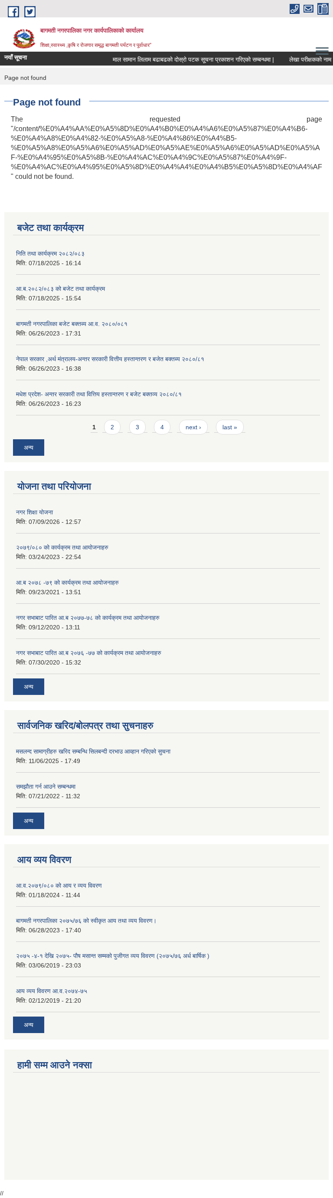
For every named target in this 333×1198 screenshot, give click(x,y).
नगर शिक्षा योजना (34, 512)
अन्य (28, 447)
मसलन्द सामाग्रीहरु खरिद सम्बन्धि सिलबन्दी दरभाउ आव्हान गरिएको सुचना (93, 751)
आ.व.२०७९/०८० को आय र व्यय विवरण (59, 885)
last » (229, 427)
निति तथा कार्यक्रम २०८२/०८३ (50, 253)
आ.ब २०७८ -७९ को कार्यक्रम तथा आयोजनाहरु (67, 582)
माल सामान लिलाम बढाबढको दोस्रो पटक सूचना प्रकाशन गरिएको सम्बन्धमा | (188, 59)
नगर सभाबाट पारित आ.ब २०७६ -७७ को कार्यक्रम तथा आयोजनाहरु (88, 652)
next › (193, 427)
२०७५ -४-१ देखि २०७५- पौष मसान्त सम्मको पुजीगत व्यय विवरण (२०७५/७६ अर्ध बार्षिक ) (112, 955)
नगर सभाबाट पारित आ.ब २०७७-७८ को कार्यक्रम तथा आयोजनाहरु (88, 617)
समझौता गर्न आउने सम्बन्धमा (45, 786)
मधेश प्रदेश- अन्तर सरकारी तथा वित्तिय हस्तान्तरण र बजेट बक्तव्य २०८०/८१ (99, 394)
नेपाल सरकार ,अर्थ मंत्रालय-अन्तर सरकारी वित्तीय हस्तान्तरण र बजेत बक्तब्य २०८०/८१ (110, 358)
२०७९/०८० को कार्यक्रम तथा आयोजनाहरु (62, 547)
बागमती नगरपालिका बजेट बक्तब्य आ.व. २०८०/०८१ (71, 323)
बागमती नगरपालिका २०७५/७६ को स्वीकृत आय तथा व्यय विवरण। (86, 920)
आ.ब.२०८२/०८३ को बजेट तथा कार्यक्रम (60, 288)
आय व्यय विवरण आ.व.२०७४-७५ (51, 990)
